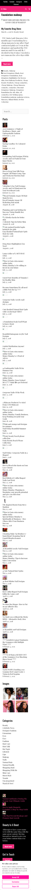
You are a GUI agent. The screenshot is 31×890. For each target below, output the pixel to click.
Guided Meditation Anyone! (13, 346)
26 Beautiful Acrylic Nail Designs (15, 548)
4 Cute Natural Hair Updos (13, 571)
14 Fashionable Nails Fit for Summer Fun (13, 369)
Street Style (7, 775)
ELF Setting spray (16, 95)
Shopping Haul (8, 767)
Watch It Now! (8, 783)
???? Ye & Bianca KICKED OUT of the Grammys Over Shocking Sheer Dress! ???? (15, 657)
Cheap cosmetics (20, 83)
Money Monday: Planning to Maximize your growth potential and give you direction (15, 492)
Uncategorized (8, 781)
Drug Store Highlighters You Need (14, 245)
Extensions (7, 733)
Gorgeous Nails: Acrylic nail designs (13, 301)
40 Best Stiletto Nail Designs (14, 581)
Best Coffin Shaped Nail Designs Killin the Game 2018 (15, 593)
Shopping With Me (10, 770)
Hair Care (6, 744)
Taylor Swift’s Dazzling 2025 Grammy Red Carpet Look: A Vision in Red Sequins (14, 671)
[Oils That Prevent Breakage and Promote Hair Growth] (4, 813)
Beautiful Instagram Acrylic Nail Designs (15, 335)
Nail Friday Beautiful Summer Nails (14, 429)
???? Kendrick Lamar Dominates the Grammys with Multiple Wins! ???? (15, 642)
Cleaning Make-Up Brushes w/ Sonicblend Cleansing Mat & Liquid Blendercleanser (14, 536)
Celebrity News (8, 728)
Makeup (12, 71)
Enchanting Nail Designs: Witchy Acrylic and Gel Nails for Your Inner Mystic (15, 158)
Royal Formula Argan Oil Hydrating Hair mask (12, 201)
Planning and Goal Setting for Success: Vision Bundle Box (14, 211)
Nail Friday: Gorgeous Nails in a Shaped (15, 454)
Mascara (4, 99)
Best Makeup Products (13, 80)
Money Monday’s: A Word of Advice (13, 357)
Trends (5, 778)
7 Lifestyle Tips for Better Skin (14, 222)
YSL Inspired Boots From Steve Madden (14, 506)
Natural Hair (7, 762)
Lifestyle (6, 752)
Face (4, 738)
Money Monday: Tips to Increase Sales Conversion (15, 559)
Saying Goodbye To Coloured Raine (14, 145)
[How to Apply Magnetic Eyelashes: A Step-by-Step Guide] (4, 804)
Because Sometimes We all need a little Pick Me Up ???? (15, 288)
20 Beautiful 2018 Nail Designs (14, 629)
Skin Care (6, 773)
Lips (4, 754)
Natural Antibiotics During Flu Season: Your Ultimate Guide (15, 800)
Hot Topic (6, 749)
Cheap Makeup (6, 85)
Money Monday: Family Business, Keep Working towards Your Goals (15, 416)
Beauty (5, 71)
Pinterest (16, 4)
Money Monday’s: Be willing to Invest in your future (14, 266)
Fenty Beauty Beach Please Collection (13, 441)
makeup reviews (23, 97)
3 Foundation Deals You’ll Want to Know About (15, 323)
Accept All (15, 877)
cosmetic (4, 88)
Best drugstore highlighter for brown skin (13, 77)
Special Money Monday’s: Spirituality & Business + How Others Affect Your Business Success (14, 520)
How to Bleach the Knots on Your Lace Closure (15, 466)
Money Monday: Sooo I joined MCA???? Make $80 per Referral (15, 381)
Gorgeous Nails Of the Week (13, 392)
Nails (5, 759)
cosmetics (12, 88)
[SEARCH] (26, 9)
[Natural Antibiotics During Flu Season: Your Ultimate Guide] (4, 796)
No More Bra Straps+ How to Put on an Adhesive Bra (15, 605)
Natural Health (8, 765)
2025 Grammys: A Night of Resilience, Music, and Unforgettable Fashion (13, 131)
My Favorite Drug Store (11, 28)
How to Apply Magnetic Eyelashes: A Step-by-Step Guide (15, 808)
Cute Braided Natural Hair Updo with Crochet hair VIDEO (15, 310)
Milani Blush (13, 99)
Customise (15, 882)
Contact (7, 860)
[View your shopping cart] (29, 9)
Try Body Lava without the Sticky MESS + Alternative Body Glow (15, 618)
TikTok (25, 2)
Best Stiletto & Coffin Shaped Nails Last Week (14, 479)
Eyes (4, 736)
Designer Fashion (9, 730)
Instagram (19, 2)
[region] (15, 875)
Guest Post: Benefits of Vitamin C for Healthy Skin (15, 279)
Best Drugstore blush (11, 73)
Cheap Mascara (19, 85)
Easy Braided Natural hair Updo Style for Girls (15, 232)
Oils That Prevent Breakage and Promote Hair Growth (15, 817)
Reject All (15, 886)
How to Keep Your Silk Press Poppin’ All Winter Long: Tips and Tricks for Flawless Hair (14, 173)
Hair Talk (6, 746)
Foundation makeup (8, 97)
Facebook (12, 2)
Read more (8, 64)
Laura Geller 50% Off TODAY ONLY (14, 254)
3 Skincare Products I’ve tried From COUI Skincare (14, 403)
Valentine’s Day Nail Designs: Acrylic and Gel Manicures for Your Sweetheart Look (14, 188)
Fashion (6, 741)
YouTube (5, 2)
